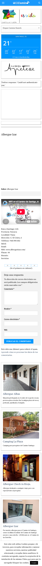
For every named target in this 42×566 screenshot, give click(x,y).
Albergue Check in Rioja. (17, 484)
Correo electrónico (12, 319)
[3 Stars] (21, 265)
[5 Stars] (34, 265)
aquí (29, 559)
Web (5, 330)
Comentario (9, 289)
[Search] (39, 3)
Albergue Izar (10, 526)
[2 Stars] (14, 265)
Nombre (7, 309)
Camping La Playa (13, 441)
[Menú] (3, 3)
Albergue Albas (11, 393)
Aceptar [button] (34, 563)
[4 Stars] (27, 265)
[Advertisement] (18, 103)
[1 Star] (7, 265)
